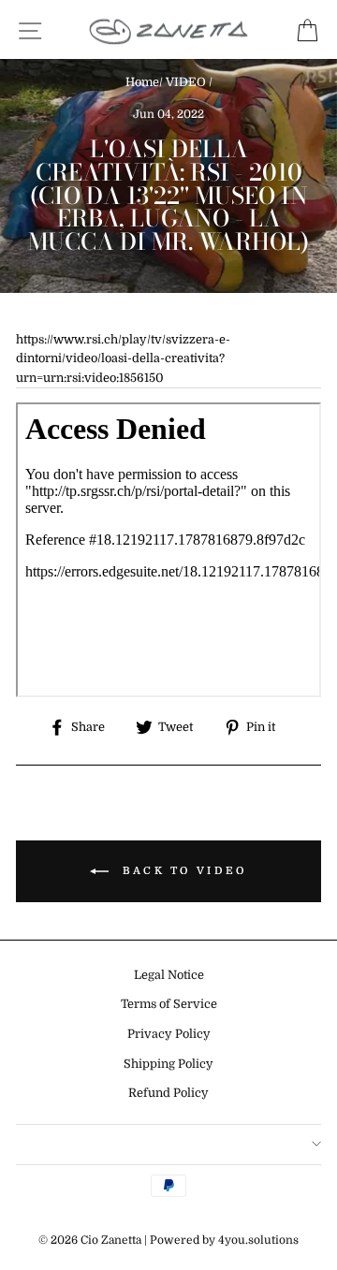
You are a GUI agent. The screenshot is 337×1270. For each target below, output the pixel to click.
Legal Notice (169, 975)
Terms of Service (169, 1004)
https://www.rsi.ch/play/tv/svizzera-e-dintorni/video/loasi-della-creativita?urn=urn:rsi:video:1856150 (123, 359)
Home (142, 82)
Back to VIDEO (181, 871)
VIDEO (186, 82)
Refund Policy (168, 1093)
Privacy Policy (169, 1034)
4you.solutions (258, 1240)
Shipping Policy (168, 1064)
